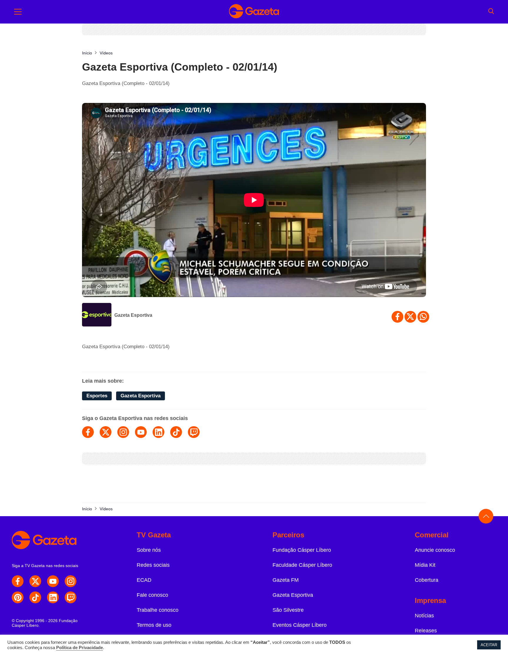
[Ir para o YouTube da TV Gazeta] (53, 581)
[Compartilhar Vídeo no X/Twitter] (410, 317)
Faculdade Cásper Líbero (302, 565)
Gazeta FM (286, 580)
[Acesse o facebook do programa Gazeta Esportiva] (88, 432)
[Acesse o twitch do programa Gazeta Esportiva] (194, 432)
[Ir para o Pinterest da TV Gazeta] (18, 597)
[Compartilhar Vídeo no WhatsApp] (423, 317)
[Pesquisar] (491, 11)
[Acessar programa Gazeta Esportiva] (96, 315)
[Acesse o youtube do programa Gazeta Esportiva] (141, 432)
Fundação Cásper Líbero (302, 550)
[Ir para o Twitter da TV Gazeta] (35, 581)
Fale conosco (152, 595)
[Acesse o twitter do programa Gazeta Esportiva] (105, 432)
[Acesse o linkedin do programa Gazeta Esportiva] (158, 432)
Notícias (424, 616)
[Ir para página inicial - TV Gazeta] (254, 11)
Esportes (96, 396)
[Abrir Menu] (18, 12)
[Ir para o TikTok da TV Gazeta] (35, 597)
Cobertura (426, 580)
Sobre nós (149, 550)
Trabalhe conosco (157, 610)
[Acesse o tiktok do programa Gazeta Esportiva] (176, 432)
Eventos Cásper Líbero (300, 625)
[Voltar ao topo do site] (486, 516)
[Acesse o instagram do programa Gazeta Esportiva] (123, 432)
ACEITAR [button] (489, 645)
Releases (426, 631)
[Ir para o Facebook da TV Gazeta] (18, 581)
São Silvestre (288, 610)
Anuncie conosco (435, 550)
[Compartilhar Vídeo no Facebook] (397, 317)
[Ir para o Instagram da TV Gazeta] (70, 581)
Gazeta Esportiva (133, 315)
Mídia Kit (425, 565)
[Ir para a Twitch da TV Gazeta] (70, 597)
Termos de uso (154, 625)
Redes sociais (153, 565)
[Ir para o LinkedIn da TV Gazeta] (53, 597)
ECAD (144, 580)
